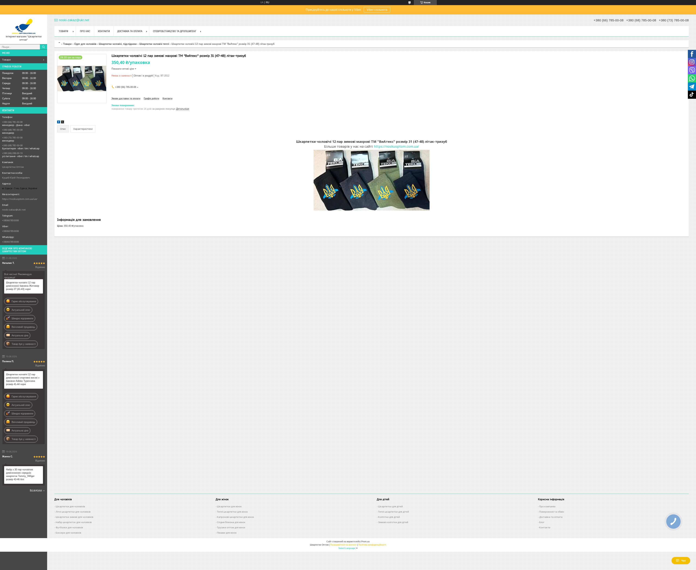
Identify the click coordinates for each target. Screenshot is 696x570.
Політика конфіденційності (372, 545)
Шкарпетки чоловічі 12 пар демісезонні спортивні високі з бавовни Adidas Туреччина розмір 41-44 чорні (22, 379)
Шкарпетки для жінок (229, 506)
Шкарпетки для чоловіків (70, 506)
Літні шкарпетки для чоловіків (73, 511)
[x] (62, 122)
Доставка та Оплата (129, 31)
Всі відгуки (36, 490)
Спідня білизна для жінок (231, 522)
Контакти (104, 31)
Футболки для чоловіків (69, 527)
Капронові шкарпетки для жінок (235, 517)
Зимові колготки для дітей (393, 522)
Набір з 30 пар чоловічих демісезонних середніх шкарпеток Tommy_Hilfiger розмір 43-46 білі (20, 474)
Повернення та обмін (551, 511)
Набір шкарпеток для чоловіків (74, 522)
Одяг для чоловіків (85, 43)
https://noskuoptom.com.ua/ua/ (19, 199)
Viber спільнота (377, 9)
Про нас (85, 31)
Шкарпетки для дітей (390, 506)
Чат (683, 560)
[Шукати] (43, 47)
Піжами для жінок (227, 532)
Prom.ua (365, 541)
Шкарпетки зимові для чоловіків (74, 517)
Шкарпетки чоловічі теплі (154, 43)
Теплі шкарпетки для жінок (232, 511)
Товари (6, 59)
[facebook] (58, 122)
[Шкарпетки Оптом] (23, 26)
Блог (541, 522)
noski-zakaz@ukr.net (14, 209)
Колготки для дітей (389, 517)
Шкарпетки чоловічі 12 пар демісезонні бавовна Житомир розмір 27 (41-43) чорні (22, 285)
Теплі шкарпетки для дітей (393, 511)
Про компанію (547, 506)
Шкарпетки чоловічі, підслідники (118, 43)
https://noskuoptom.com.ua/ (396, 146)
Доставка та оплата (550, 517)
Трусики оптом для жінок (231, 527)
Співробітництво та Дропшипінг (174, 31)
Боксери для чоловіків (68, 532)
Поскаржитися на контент (343, 545)
